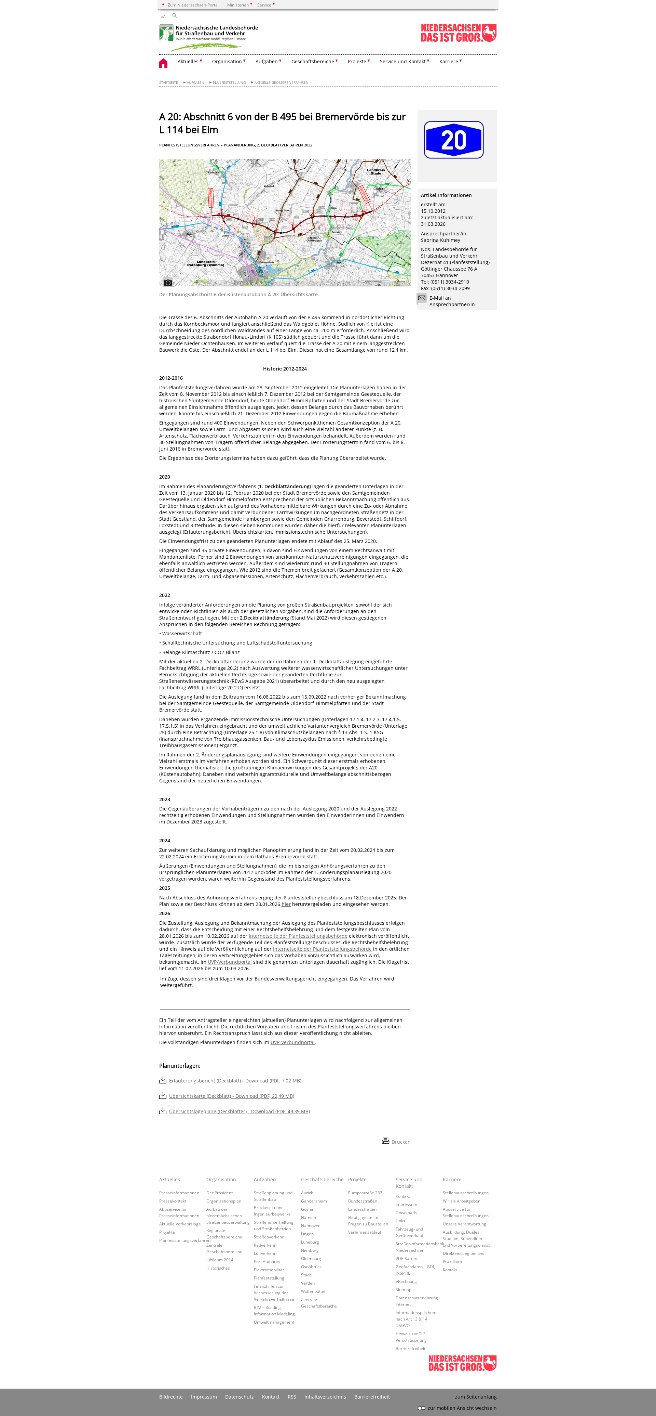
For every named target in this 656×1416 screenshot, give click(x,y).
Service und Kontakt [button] (403, 61)
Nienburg (310, 1250)
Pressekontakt (172, 1201)
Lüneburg (310, 1242)
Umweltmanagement (274, 1322)
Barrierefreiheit (410, 1348)
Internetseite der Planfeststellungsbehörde (298, 936)
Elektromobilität (269, 1269)
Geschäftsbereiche (322, 1179)
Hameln (308, 1217)
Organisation (221, 1179)
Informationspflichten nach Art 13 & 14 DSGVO (416, 1319)
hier (286, 904)
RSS (292, 1396)
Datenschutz (239, 1396)
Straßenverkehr (269, 1236)
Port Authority (267, 1261)
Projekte (167, 1232)
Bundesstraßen (362, 1201)
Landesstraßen (362, 1209)
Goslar (307, 1209)
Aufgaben (195, 82)
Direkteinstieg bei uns (463, 1253)
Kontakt (403, 1196)
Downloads (406, 1212)
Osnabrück (311, 1266)
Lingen (307, 1233)
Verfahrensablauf (364, 1232)
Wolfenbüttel (313, 1291)
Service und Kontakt (409, 1182)
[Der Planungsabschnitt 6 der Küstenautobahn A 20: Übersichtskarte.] (285, 222)
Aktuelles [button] (188, 61)
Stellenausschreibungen (466, 1192)
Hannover (310, 1225)
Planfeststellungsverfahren (184, 1240)
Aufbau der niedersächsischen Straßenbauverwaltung (228, 1215)
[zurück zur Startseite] (210, 39)
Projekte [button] (357, 61)
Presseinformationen (179, 1192)
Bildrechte (171, 1396)
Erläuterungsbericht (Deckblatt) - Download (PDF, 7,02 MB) (235, 1080)
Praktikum (452, 1261)
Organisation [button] (227, 61)
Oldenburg (311, 1258)
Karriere (452, 1179)
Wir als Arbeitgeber (461, 1201)
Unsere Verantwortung (464, 1223)
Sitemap (403, 1289)
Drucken (401, 1142)
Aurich (307, 1192)
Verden (308, 1283)
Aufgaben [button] (267, 61)
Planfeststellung (229, 82)
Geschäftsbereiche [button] (312, 61)
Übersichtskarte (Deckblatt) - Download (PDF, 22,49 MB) (231, 1096)
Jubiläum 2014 (219, 1259)
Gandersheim (314, 1201)
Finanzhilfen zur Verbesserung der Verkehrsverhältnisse (274, 1292)
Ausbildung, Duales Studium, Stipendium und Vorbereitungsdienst (466, 1238)
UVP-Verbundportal (230, 962)
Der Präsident (219, 1192)
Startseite (168, 82)
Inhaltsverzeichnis (325, 1396)
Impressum (406, 1204)
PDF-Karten (406, 1258)
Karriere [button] (448, 61)
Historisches (218, 1268)
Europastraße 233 (365, 1192)
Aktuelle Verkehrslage (180, 1223)
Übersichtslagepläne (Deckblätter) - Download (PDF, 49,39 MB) (239, 1111)
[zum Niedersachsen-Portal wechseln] (459, 40)
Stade (306, 1274)
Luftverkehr (265, 1253)
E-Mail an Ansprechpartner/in (452, 301)
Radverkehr (265, 1245)
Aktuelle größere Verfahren (282, 82)
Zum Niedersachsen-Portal (193, 5)
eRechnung (406, 1281)
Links (400, 1220)
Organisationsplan (223, 1201)
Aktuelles (169, 1179)
